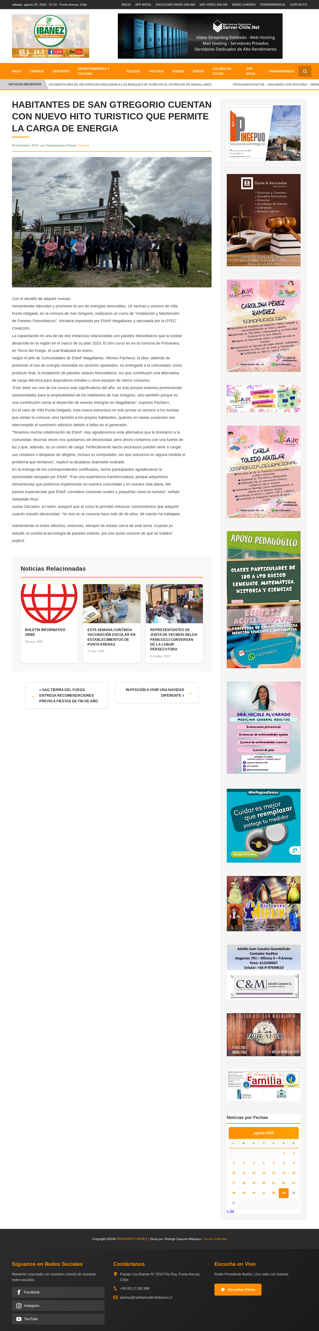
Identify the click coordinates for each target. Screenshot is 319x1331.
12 (253, 1173)
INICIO (126, 4)
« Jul (230, 1211)
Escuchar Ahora (241, 1289)
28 (273, 1193)
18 (243, 1183)
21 (273, 1183)
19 (253, 1183)
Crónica (37, 71)
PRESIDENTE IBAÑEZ (132, 1239)
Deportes (61, 71)
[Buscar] (304, 71)
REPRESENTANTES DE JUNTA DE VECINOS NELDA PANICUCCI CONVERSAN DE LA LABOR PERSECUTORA (173, 639)
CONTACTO (298, 4)
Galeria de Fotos (222, 71)
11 (243, 1173)
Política (156, 71)
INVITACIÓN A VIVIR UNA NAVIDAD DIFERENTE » (155, 692)
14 (273, 1173)
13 (263, 1173)
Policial (133, 71)
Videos (198, 71)
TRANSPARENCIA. (273, 4)
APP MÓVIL (143, 4)
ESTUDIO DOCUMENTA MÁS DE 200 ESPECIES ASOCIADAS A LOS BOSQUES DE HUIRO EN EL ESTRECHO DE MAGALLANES (112, 84)
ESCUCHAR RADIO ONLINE (175, 4)
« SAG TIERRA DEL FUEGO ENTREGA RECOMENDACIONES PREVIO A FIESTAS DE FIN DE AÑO (68, 695)
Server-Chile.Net (215, 1239)
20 (263, 1183)
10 (233, 1173)
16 (293, 1173)
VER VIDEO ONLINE (213, 4)
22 (283, 1183)
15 (283, 1173)
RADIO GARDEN (243, 4)
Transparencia (281, 71)
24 (233, 1193)
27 (263, 1193)
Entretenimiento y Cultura (94, 71)
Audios (178, 71)
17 (233, 1183)
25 (243, 1193)
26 (253, 1193)
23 (293, 1183)
